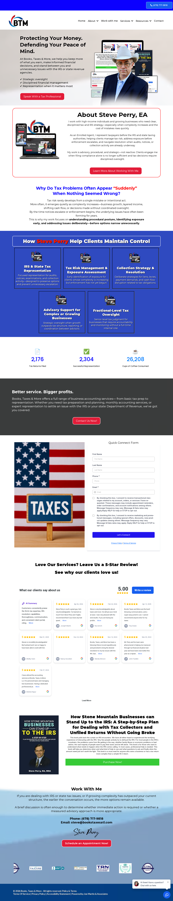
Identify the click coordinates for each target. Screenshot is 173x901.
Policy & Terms (69, 890)
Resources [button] (142, 21)
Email (95, 487)
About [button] (92, 21)
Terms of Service (129, 543)
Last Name (97, 465)
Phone (96, 476)
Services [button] (125, 21)
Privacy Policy (116, 543)
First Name (97, 454)
